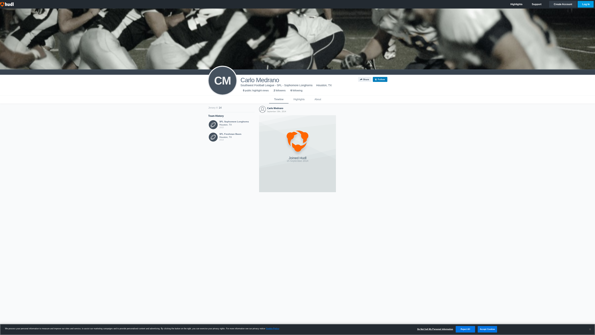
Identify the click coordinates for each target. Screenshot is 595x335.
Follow (381, 79)
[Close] (590, 329)
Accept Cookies (487, 329)
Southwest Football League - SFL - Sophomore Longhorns (276, 85)
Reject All (465, 329)
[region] (297, 329)
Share (366, 79)
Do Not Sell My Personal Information (435, 329)
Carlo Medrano (275, 108)
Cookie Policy (272, 328)
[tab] (279, 99)
